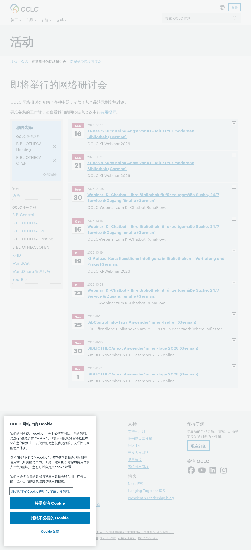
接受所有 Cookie (50, 503)
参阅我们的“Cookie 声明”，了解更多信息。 (41, 491)
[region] (50, 481)
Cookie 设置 (50, 531)
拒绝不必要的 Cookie (50, 517)
